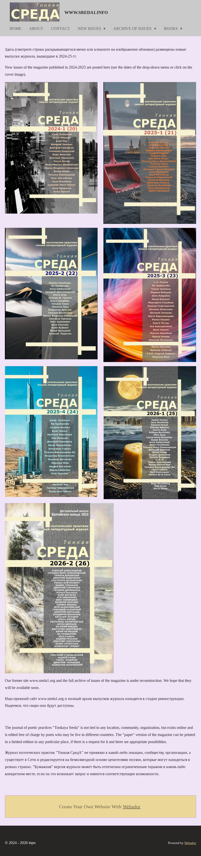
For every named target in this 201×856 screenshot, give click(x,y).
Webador (131, 806)
